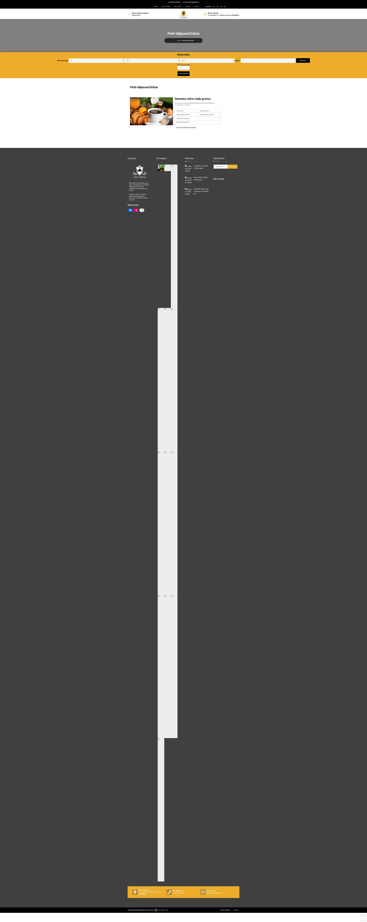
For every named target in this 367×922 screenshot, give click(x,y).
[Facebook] (130, 210)
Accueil (155, 6)
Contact (196, 6)
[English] (216, 6)
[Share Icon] (141, 210)
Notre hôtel (177, 6)
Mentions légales (225, 910)
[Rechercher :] (221, 167)
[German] (223, 6)
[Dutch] (212, 6)
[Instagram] (136, 210)
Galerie (188, 6)
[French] (220, 6)
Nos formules (166, 6)
